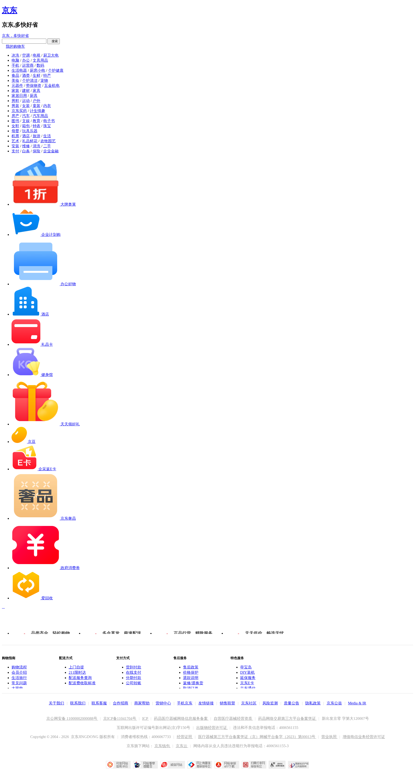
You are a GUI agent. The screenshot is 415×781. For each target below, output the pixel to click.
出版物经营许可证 (212, 728)
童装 (36, 106)
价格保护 (190, 672)
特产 (47, 75)
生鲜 (36, 75)
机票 (15, 136)
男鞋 (15, 101)
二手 (47, 146)
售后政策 (190, 667)
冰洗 (15, 55)
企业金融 (51, 151)
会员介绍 (19, 672)
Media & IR (357, 703)
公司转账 (133, 683)
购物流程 (19, 667)
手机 (15, 65)
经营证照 (185, 737)
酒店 (26, 136)
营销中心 (163, 703)
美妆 (15, 80)
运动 (26, 101)
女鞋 (15, 126)
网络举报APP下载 (226, 765)
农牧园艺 (48, 141)
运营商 (28, 65)
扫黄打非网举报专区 (254, 765)
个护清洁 (29, 80)
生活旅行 (19, 678)
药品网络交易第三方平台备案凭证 (287, 718)
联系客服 (99, 703)
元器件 (17, 85)
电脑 (15, 60)
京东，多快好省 (15, 36)
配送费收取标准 (82, 683)
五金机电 (52, 85)
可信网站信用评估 (118, 765)
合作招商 (120, 703)
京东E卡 (247, 683)
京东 (9, 10)
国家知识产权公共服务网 (298, 765)
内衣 (47, 106)
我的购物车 (15, 46)
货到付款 (133, 667)
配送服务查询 (80, 678)
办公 (26, 60)
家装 (15, 91)
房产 (15, 116)
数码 (40, 65)
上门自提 (76, 667)
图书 (15, 121)
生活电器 (19, 70)
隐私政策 (313, 703)
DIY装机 (247, 672)
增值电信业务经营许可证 (364, 737)
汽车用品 (40, 116)
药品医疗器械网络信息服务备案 (181, 718)
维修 (26, 146)
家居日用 (19, 96)
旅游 (36, 136)
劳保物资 (33, 85)
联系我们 (77, 703)
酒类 (26, 75)
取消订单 (190, 688)
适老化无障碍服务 (277, 765)
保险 (36, 151)
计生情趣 (37, 111)
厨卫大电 (51, 55)
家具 (36, 91)
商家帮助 (142, 703)
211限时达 (77, 672)
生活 (47, 136)
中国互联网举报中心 (199, 765)
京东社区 (248, 703)
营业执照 (329, 737)
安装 (15, 146)
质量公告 (291, 703)
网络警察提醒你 (145, 765)
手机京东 (184, 703)
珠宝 (47, 126)
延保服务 (248, 678)
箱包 (26, 126)
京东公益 (334, 703)
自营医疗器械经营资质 (233, 718)
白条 (26, 151)
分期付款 (133, 678)
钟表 (36, 126)
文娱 (26, 121)
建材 (26, 91)
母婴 (15, 131)
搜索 (53, 41)
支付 (15, 151)
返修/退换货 (193, 683)
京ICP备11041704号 (120, 718)
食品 (15, 75)
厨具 (33, 96)
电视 (36, 55)
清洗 (36, 146)
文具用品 (40, 60)
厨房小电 (37, 70)
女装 (26, 106)
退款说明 (190, 678)
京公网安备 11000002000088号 (72, 718)
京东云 (182, 746)
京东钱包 (162, 746)
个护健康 (55, 70)
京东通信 (248, 688)
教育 (36, 121)
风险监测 (270, 703)
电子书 (49, 121)
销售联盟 (227, 703)
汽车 (26, 116)
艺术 (15, 141)
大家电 (17, 688)
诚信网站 (172, 765)
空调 (26, 55)
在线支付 (133, 672)
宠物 (44, 80)
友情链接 (206, 703)
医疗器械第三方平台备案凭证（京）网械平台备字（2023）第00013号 (257, 737)
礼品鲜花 (29, 141)
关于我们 (56, 703)
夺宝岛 (246, 667)
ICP (145, 718)
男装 (15, 106)
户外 (36, 101)
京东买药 (19, 111)
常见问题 (19, 683)
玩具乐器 (29, 131)
